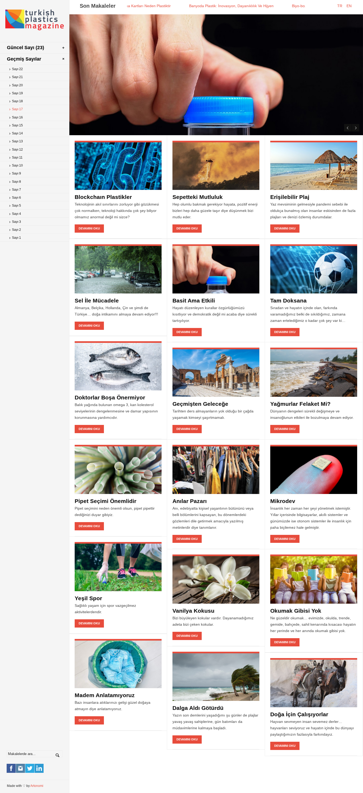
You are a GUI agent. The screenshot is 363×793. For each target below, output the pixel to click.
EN (351, 6)
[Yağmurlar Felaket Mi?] (313, 372)
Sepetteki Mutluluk (197, 197)
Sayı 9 (16, 173)
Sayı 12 (17, 149)
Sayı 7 (16, 189)
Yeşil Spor (88, 598)
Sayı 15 (17, 125)
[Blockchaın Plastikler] (118, 165)
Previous (348, 127)
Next (355, 127)
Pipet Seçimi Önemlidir (105, 501)
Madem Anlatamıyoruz (105, 695)
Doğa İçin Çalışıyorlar (299, 714)
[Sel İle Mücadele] (118, 268)
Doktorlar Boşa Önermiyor (110, 397)
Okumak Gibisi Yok (295, 611)
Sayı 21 (17, 77)
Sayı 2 (16, 230)
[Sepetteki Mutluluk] (215, 165)
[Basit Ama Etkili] (215, 268)
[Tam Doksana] (313, 268)
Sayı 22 (17, 69)
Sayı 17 (17, 109)
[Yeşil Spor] (118, 566)
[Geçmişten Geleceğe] (215, 372)
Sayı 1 (16, 238)
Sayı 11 (17, 157)
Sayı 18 (17, 101)
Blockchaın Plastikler (103, 197)
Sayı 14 (17, 133)
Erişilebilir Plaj (289, 197)
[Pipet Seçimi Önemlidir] (118, 469)
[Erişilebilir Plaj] (313, 165)
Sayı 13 (17, 141)
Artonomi (36, 786)
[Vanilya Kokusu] (215, 579)
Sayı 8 (16, 182)
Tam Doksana (288, 300)
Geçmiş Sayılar (24, 59)
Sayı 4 (16, 214)
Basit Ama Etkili (193, 300)
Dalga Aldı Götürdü (197, 708)
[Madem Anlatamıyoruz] (118, 663)
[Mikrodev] (313, 469)
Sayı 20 (17, 85)
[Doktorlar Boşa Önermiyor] (118, 365)
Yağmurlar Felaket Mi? (300, 404)
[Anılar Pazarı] (215, 469)
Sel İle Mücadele (97, 300)
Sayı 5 (16, 205)
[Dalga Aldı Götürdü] (215, 676)
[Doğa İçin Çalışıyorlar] (313, 682)
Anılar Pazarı (189, 501)
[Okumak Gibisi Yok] (313, 579)
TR (341, 6)
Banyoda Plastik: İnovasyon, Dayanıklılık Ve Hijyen (199, 6)
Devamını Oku (277, 122)
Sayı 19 (17, 93)
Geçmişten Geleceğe (200, 404)
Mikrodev (282, 501)
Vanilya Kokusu (193, 611)
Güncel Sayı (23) (25, 47)
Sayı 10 (17, 165)
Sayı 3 (16, 222)
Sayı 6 (16, 197)
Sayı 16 (17, 117)
